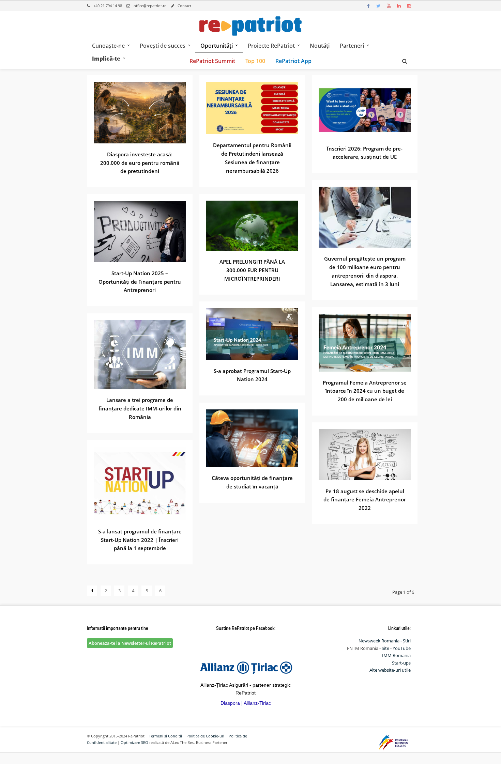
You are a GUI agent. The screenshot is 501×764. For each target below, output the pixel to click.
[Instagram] (409, 6)
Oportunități (216, 45)
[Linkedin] (399, 6)
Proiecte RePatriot (271, 45)
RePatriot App (293, 61)
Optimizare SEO (134, 742)
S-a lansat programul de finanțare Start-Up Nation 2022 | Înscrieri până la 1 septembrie (140, 540)
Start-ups (401, 663)
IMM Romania (396, 655)
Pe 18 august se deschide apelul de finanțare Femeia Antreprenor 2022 (364, 500)
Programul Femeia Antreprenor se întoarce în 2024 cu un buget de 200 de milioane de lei (365, 391)
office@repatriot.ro (150, 5)
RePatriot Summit (212, 61)
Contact (184, 5)
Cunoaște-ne (108, 45)
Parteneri (352, 45)
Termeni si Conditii (165, 735)
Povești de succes (162, 45)
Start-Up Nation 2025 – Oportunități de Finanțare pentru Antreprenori (139, 282)
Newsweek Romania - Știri (385, 641)
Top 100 (255, 61)
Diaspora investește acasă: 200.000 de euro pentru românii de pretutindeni (139, 163)
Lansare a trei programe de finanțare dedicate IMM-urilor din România (139, 408)
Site (385, 648)
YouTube (402, 648)
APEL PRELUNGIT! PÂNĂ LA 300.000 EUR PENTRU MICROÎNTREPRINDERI (252, 270)
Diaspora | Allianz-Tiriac (246, 703)
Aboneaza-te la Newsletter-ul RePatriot (130, 643)
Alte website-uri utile (390, 670)
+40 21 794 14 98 (107, 5)
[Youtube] (388, 6)
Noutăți (320, 45)
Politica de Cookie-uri (205, 735)
